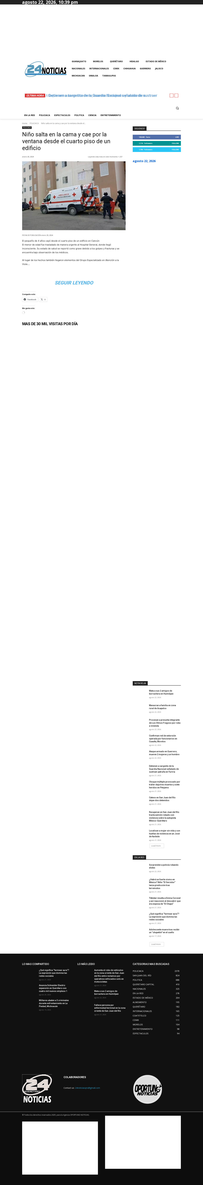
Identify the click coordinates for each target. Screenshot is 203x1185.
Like (177, 137)
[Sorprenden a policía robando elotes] (140, 869)
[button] (177, 108)
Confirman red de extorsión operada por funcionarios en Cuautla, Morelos (163, 738)
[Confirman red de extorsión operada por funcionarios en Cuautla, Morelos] (140, 739)
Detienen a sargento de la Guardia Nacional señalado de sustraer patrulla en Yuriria (164, 769)
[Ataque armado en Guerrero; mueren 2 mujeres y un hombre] (140, 755)
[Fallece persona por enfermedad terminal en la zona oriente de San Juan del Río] (84, 1009)
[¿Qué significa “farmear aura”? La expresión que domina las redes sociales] (140, 917)
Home (24, 123)
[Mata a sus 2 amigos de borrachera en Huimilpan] (140, 694)
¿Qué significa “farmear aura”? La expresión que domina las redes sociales (164, 917)
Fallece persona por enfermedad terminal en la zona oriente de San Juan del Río (109, 1008)
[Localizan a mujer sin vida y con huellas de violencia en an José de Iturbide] (140, 834)
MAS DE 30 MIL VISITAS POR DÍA (50, 324)
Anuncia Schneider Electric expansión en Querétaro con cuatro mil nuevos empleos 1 (53, 988)
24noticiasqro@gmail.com (87, 1087)
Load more (156, 846)
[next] (176, 95)
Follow (175, 143)
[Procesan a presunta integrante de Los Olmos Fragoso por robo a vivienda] (140, 724)
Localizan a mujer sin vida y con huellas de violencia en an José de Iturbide (164, 834)
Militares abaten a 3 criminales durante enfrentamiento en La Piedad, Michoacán (54, 1003)
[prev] (171, 95)
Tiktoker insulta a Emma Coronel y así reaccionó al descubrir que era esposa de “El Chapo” (165, 901)
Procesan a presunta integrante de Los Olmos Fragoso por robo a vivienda (165, 723)
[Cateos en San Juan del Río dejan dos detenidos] (140, 801)
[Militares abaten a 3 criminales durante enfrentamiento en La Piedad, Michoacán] (29, 1004)
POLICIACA (34, 123)
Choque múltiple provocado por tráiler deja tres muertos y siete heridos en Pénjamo (164, 785)
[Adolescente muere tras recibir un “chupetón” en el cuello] (140, 933)
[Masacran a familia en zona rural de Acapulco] (140, 709)
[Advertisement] (60, 1148)
